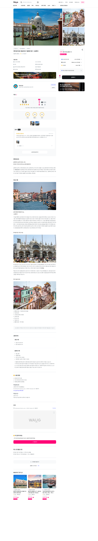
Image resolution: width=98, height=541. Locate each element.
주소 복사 (54, 408)
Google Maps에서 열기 (18, 390)
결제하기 (73, 77)
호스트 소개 (53, 84)
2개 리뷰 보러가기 (34, 152)
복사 (38, 465)
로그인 (83, 2)
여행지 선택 (60, 2)
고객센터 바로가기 (35, 461)
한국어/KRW (77, 2)
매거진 (66, 2)
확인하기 (35, 442)
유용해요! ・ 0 (21, 145)
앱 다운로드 (71, 2)
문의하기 (53, 87)
